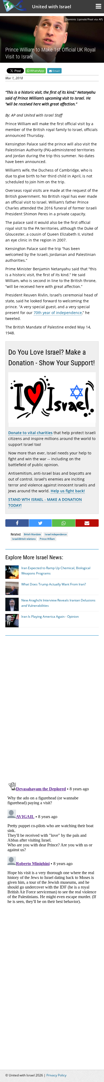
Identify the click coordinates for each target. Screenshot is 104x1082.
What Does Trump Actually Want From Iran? (53, 584)
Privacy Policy (56, 1075)
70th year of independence (58, 312)
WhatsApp (37, 71)
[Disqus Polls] (52, 707)
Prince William (47, 538)
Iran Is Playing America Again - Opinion (50, 616)
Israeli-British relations (24, 538)
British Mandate (32, 534)
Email (56, 71)
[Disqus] (52, 846)
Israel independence (56, 534)
